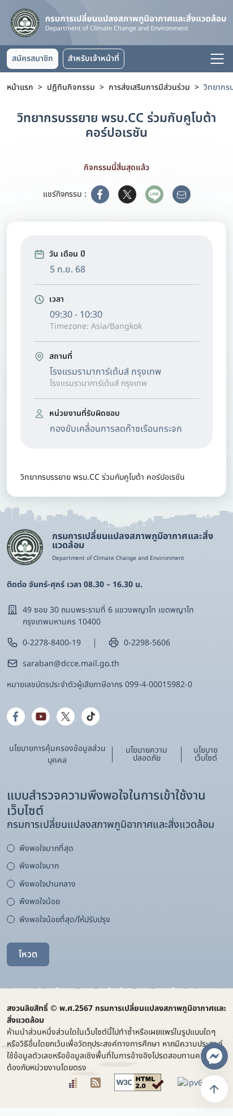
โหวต (28, 954)
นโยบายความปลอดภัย (146, 754)
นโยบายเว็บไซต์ (205, 754)
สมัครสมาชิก (32, 58)
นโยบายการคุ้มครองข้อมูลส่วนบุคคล (57, 754)
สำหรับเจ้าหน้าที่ (93, 58)
